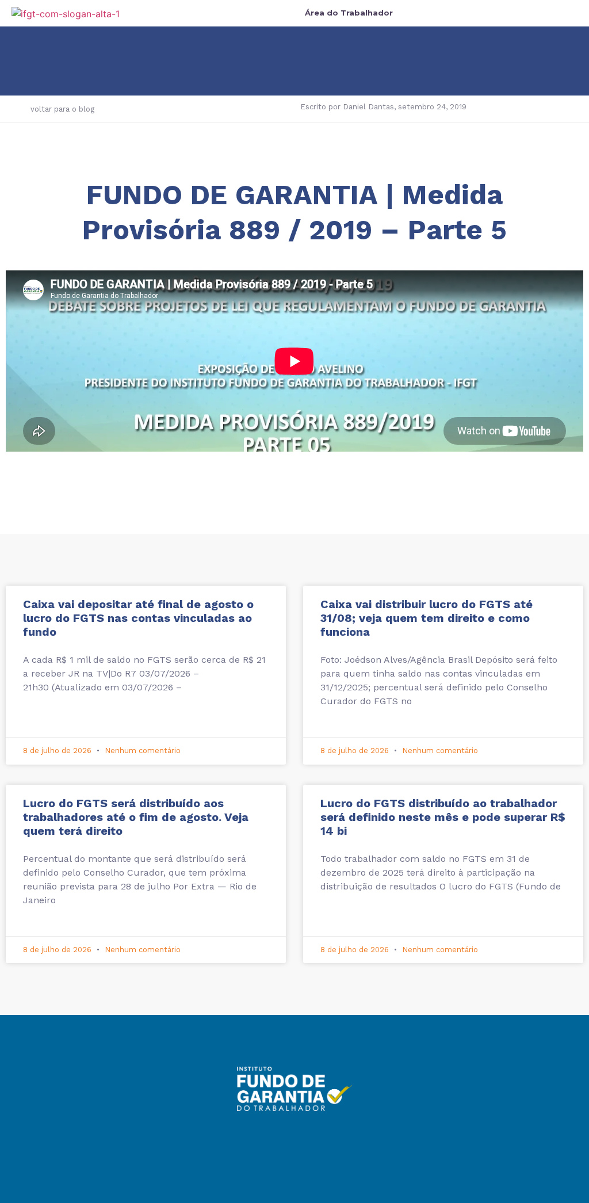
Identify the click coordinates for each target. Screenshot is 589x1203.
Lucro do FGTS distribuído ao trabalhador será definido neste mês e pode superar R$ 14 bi (442, 817)
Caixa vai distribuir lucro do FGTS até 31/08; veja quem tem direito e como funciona (426, 618)
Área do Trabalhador (349, 12)
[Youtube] (326, 1136)
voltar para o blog (62, 109)
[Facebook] (262, 1136)
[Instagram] (294, 1136)
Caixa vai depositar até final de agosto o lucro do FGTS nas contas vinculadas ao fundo (138, 618)
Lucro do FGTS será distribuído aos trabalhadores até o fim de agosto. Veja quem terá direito (135, 817)
